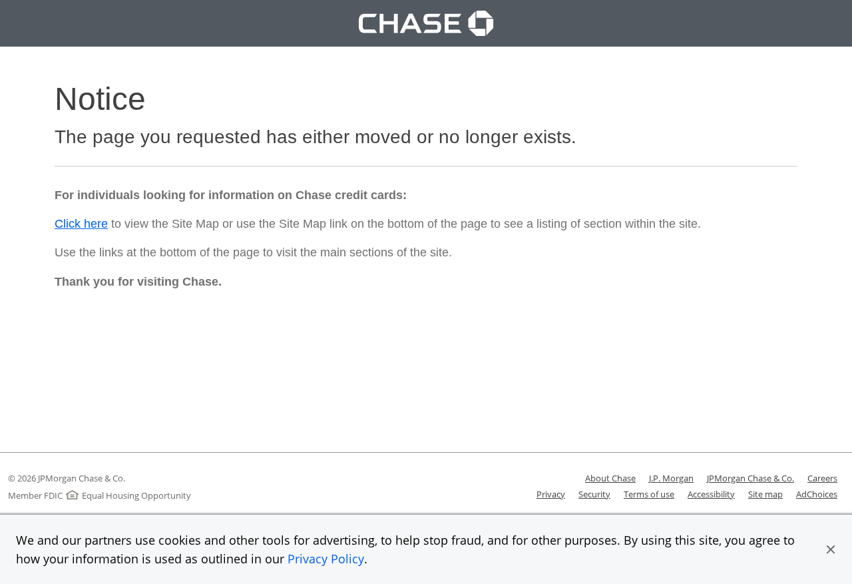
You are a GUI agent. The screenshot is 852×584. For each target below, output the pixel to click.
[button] (830, 549)
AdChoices (816, 494)
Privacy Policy (326, 559)
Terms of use (649, 494)
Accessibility (711, 494)
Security (594, 494)
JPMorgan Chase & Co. (750, 478)
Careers (822, 478)
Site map (765, 494)
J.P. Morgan (671, 478)
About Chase (610, 478)
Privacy (550, 494)
